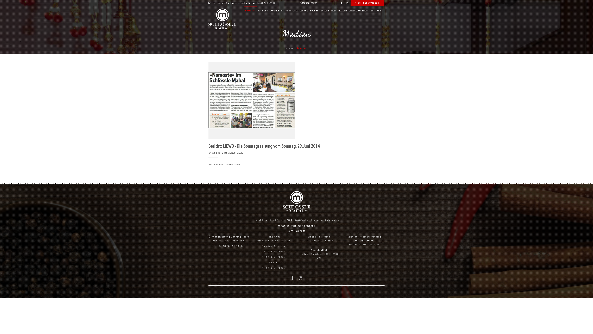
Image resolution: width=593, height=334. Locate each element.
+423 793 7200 (266, 3)
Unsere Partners (359, 11)
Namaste (250, 11)
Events (314, 11)
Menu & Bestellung (297, 11)
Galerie (325, 11)
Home (289, 48)
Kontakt (376, 11)
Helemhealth (339, 11)
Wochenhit (277, 11)
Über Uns (263, 11)
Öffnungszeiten (308, 3)
